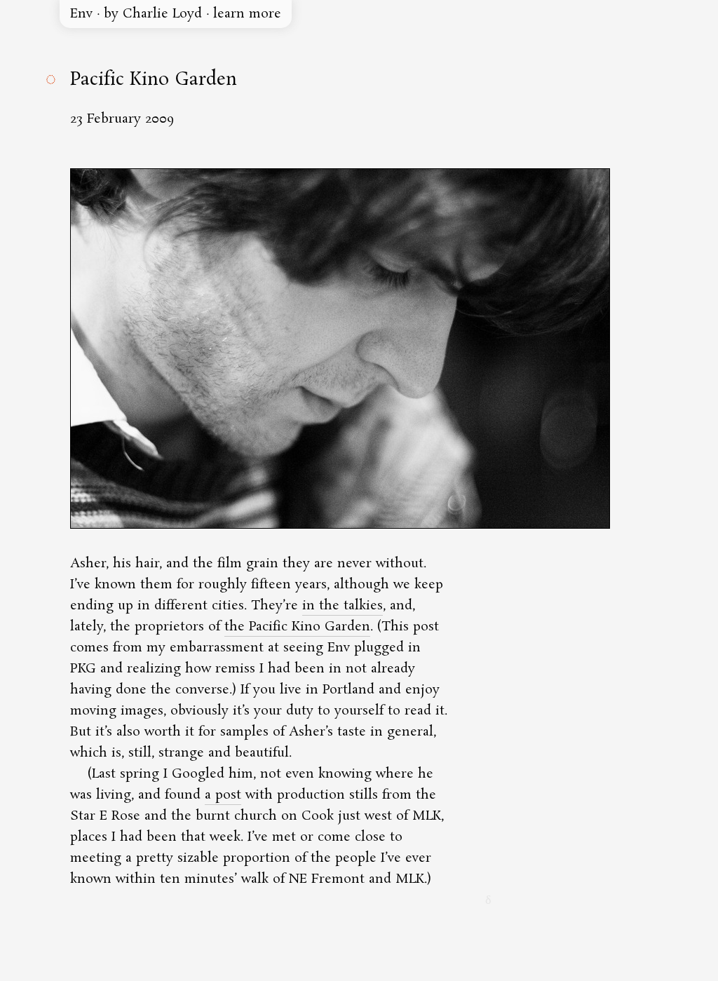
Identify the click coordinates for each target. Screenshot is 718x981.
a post (223, 795)
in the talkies (342, 606)
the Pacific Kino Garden (297, 627)
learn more (247, 14)
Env (81, 14)
